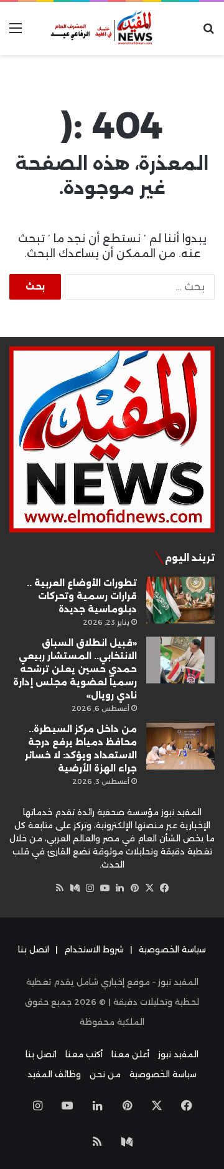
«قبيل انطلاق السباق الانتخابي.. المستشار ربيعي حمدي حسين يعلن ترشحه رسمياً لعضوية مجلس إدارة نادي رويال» (75, 669)
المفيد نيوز (178, 1054)
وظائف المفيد (54, 1074)
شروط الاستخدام (94, 949)
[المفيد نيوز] (112, 28)
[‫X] (149, 888)
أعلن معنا (130, 1054)
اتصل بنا (33, 949)
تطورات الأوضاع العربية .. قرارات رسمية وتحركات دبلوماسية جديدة (82, 596)
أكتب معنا (84, 1054)
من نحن (105, 1074)
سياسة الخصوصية (172, 949)
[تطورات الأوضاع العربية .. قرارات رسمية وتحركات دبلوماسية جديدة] (180, 600)
